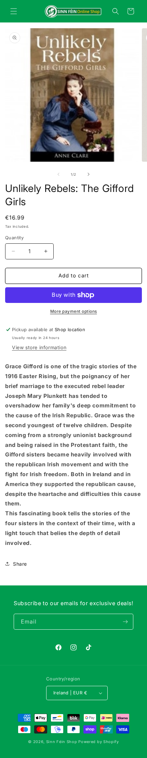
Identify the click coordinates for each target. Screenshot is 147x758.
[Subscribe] (125, 622)
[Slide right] (88, 174)
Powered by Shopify (98, 741)
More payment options (73, 311)
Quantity (14, 237)
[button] (13, 11)
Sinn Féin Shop (61, 741)
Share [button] (20, 564)
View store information (39, 347)
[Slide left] (58, 174)
